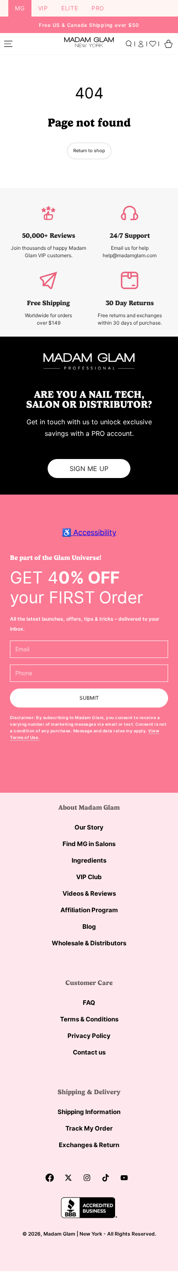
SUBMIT (89, 698)
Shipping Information (89, 1112)
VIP (43, 8)
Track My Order (89, 1128)
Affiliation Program (89, 910)
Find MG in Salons (89, 844)
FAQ (89, 1003)
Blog (89, 926)
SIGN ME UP (89, 468)
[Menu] (8, 44)
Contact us (89, 1052)
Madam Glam (59, 1234)
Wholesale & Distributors (89, 943)
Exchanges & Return (89, 1145)
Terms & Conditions (89, 1019)
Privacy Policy (89, 1036)
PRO (97, 8)
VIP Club (89, 877)
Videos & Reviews (89, 893)
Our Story (89, 827)
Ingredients (89, 860)
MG (20, 8)
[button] (128, 44)
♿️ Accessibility (89, 532)
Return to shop (89, 150)
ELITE (69, 8)
